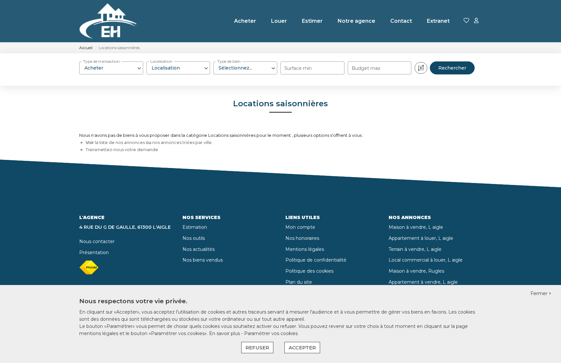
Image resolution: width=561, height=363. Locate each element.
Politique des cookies (309, 271)
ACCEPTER (302, 347)
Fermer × (540, 293)
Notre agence (356, 21)
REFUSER (257, 347)
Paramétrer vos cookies (271, 333)
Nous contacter (97, 241)
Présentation (94, 252)
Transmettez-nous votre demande (122, 149)
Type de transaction (101, 61)
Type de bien (229, 61)
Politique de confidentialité (315, 260)
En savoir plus (225, 333)
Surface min (298, 68)
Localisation (161, 61)
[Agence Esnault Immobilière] (108, 21)
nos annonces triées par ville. (182, 142)
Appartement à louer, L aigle (421, 238)
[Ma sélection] (466, 21)
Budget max (366, 68)
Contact (401, 21)
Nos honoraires (302, 238)
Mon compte (300, 227)
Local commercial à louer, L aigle (426, 260)
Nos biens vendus (202, 260)
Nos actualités (198, 249)
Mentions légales (304, 249)
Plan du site (298, 282)
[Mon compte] (476, 21)
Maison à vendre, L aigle (416, 227)
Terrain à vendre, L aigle (415, 249)
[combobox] (111, 68)
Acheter (245, 21)
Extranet (438, 21)
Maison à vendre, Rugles (416, 271)
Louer (279, 21)
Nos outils (193, 238)
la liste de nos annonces (120, 142)
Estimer (312, 21)
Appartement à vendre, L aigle (423, 282)
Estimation (194, 227)
